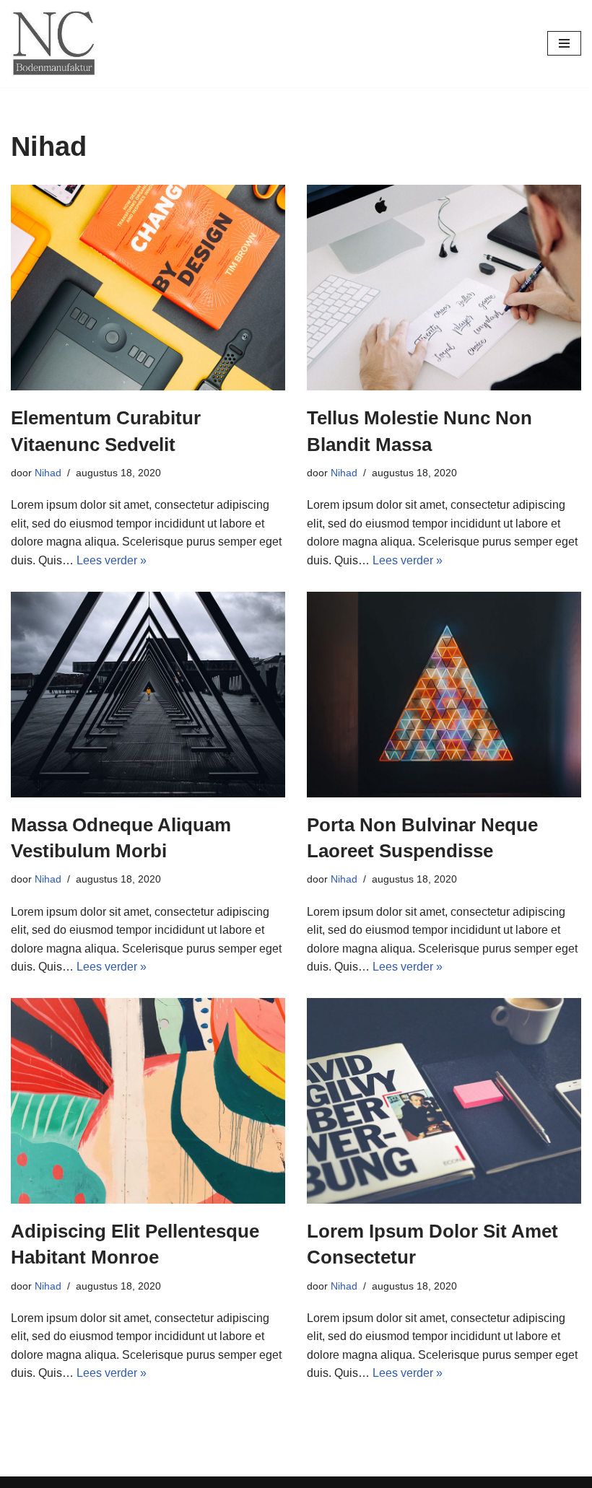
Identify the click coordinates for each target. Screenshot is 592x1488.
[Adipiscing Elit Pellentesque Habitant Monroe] (148, 1101)
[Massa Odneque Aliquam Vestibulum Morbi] (148, 694)
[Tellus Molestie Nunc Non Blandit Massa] (444, 287)
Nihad (48, 472)
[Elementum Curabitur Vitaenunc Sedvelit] (148, 287)
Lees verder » (112, 560)
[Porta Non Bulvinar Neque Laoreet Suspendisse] (444, 694)
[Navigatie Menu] (564, 43)
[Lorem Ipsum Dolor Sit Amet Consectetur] (444, 1101)
